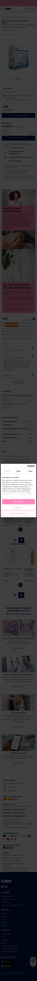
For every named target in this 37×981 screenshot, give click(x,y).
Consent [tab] (6, 471)
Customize (17, 507)
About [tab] (30, 471)
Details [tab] (18, 471)
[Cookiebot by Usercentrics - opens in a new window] (27, 466)
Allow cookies (18, 501)
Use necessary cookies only (18, 513)
